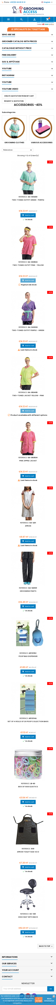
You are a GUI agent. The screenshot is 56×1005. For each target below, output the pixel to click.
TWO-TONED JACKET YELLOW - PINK (28, 395)
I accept (39, 1000)
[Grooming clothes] (14, 127)
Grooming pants (28, 591)
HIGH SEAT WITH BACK (28, 917)
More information (49, 1000)
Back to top (46, 946)
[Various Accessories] (41, 127)
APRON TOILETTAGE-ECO (28, 852)
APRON (28, 526)
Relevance (18, 150)
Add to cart (28, 215)
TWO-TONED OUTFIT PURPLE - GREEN (28, 330)
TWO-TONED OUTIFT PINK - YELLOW (28, 265)
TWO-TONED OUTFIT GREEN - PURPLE (28, 200)
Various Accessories (41, 142)
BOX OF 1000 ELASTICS (28, 786)
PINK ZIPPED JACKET (28, 460)
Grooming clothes (14, 142)
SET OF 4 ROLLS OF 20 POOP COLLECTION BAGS (28, 721)
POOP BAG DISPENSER (28, 656)
